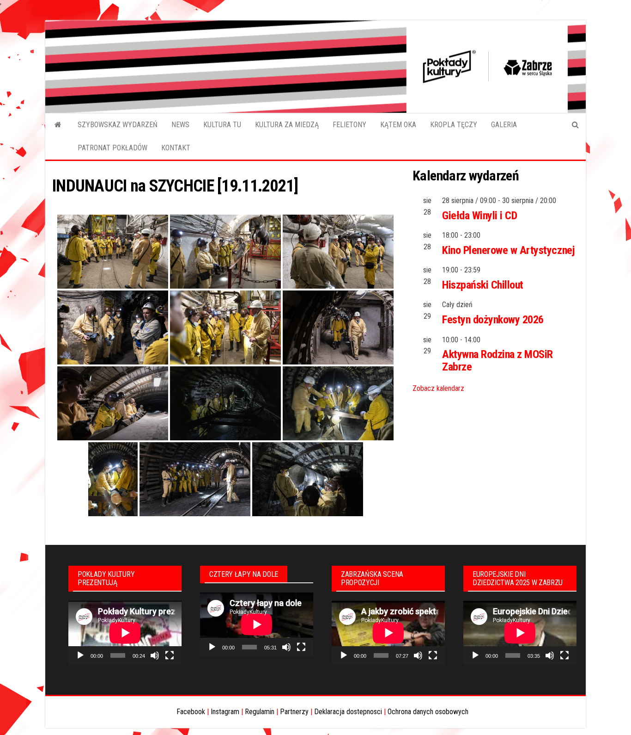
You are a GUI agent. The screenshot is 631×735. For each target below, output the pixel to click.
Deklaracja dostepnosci (348, 711)
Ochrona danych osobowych (428, 711)
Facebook (190, 711)
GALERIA (504, 124)
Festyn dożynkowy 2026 (493, 319)
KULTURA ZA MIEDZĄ (287, 124)
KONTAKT (175, 147)
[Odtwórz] (80, 655)
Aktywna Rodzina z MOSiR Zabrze (497, 360)
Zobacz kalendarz (438, 388)
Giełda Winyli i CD (479, 215)
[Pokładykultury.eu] (58, 124)
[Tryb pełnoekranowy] (169, 655)
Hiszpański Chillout (482, 284)
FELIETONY (349, 124)
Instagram (225, 711)
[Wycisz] (154, 655)
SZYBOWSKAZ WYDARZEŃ (118, 124)
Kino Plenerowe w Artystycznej (508, 250)
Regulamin (259, 711)
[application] (125, 633)
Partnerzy (294, 711)
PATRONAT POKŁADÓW (112, 147)
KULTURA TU (222, 124)
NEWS (180, 124)
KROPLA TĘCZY (453, 124)
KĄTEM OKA (398, 124)
